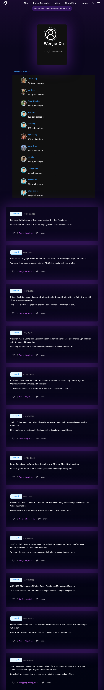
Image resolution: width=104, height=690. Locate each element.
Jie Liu (31, 157)
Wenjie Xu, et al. (25, 233)
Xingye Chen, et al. (27, 519)
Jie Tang (31, 123)
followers (57, 51)
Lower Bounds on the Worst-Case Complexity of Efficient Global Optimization (44, 464)
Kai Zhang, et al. (25, 599)
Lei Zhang (32, 78)
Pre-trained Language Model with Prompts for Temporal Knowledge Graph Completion (48, 258)
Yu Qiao (31, 90)
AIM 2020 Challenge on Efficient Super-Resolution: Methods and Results (42, 586)
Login (85, 3)
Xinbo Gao (32, 179)
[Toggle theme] (93, 3)
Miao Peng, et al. (26, 438)
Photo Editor (71, 3)
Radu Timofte (34, 101)
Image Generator (41, 3)
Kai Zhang (32, 135)
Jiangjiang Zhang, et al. (28, 682)
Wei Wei (31, 112)
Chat (26, 3)
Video (58, 3)
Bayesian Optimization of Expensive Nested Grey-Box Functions (38, 220)
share (43, 233)
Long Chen (32, 146)
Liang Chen (33, 168)
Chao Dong (33, 191)
